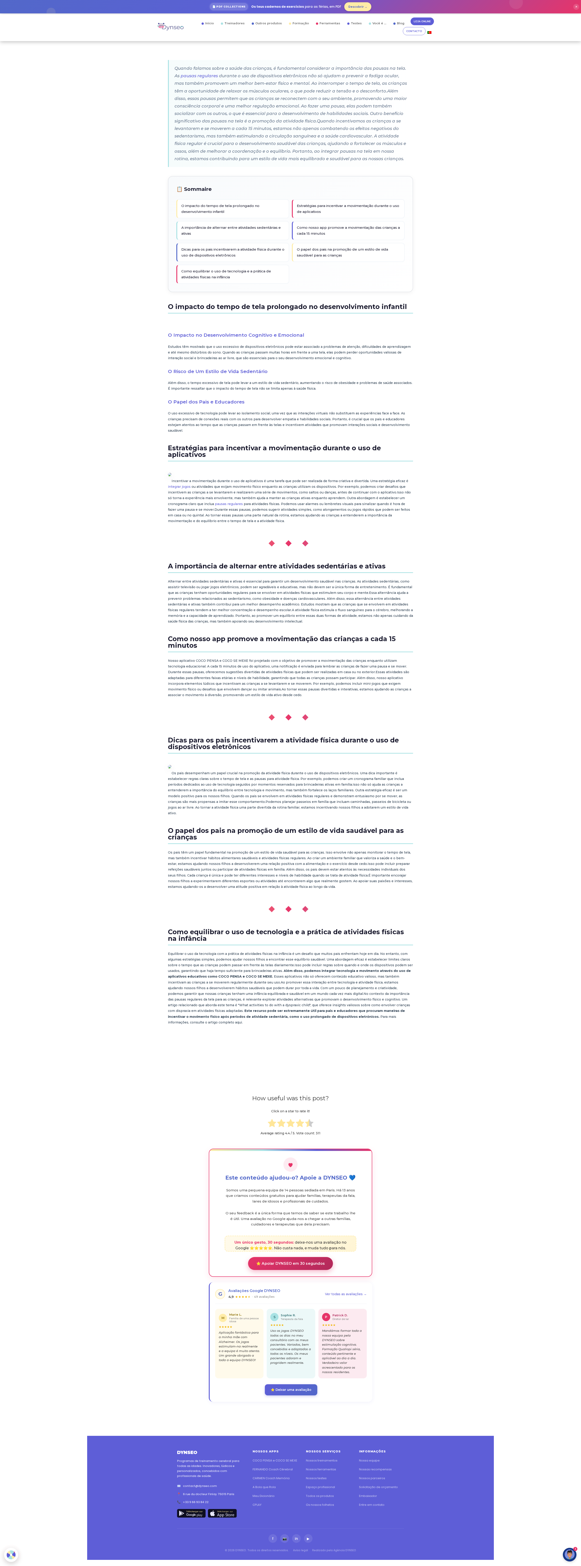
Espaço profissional (320, 1487)
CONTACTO (414, 31)
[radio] (272, 1124)
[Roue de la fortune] (11, 1555)
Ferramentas (330, 23)
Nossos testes (316, 1478)
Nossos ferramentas (321, 1469)
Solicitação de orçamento (378, 1487)
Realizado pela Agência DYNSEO (334, 1550)
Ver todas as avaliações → (346, 1294)
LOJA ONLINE (422, 21)
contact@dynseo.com (200, 1486)
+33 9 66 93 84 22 (196, 1502)
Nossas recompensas (375, 1469)
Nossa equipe (369, 1460)
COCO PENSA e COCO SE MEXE (275, 1460)
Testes (356, 23)
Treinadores (234, 23)
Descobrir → (357, 6)
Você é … (379, 23)
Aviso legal (300, 1550)
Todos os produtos (320, 1496)
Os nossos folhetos (320, 1505)
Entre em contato (371, 1505)
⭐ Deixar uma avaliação (291, 1390)
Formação (301, 23)
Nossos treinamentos (321, 1460)
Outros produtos (268, 23)
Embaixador (368, 1496)
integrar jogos (179, 487)
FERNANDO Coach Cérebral (273, 1469)
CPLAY (257, 1505)
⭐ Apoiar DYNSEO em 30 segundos (290, 1263)
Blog (400, 23)
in (296, 1538)
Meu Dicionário (264, 1496)
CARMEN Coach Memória (271, 1478)
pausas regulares (199, 75)
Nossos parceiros (372, 1478)
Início (209, 23)
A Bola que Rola (264, 1487)
